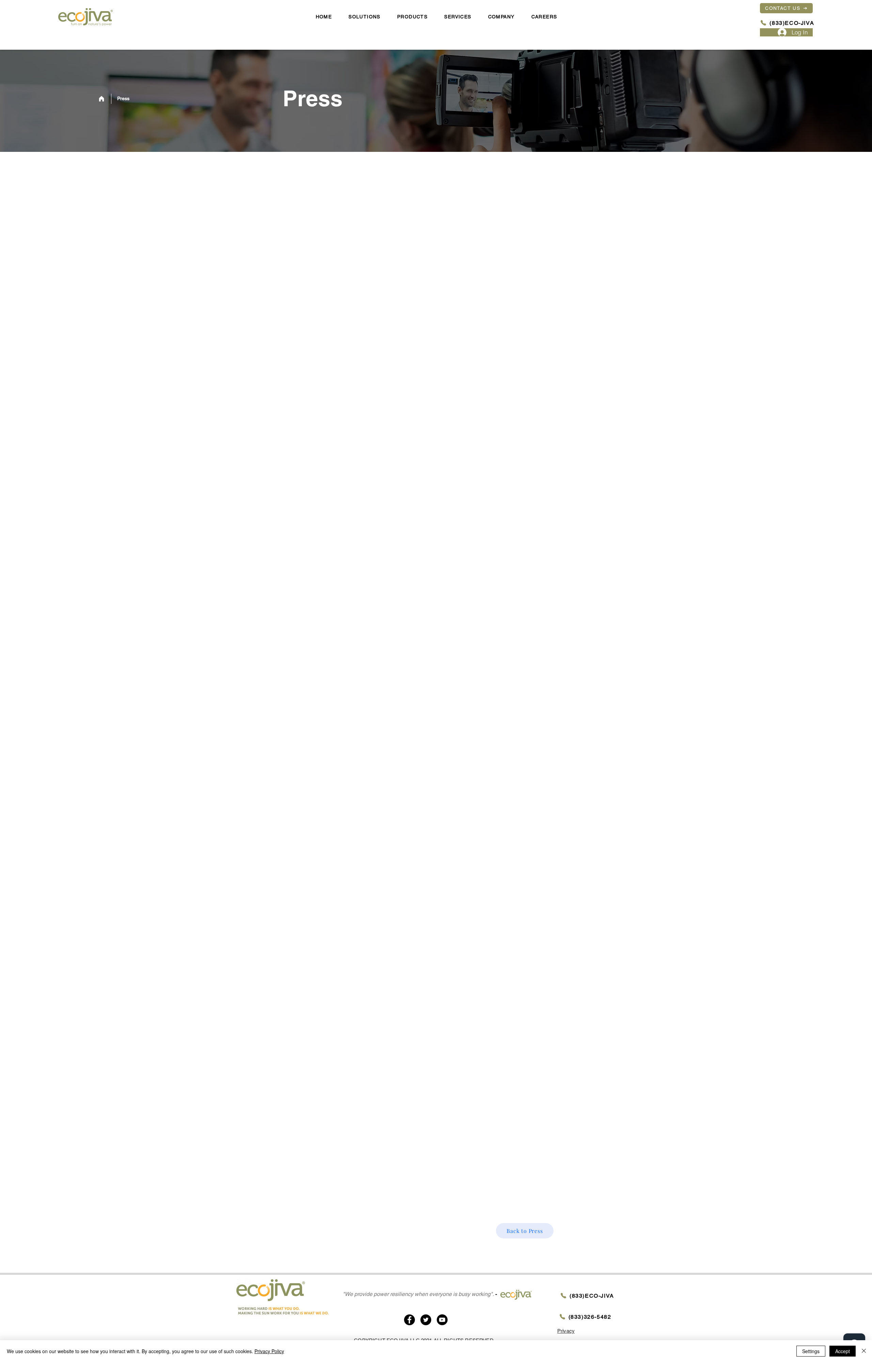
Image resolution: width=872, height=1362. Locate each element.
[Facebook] (409, 1319)
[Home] (101, 99)
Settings (811, 1351)
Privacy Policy (269, 1351)
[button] (501, 17)
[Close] (864, 1351)
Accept (842, 1351)
